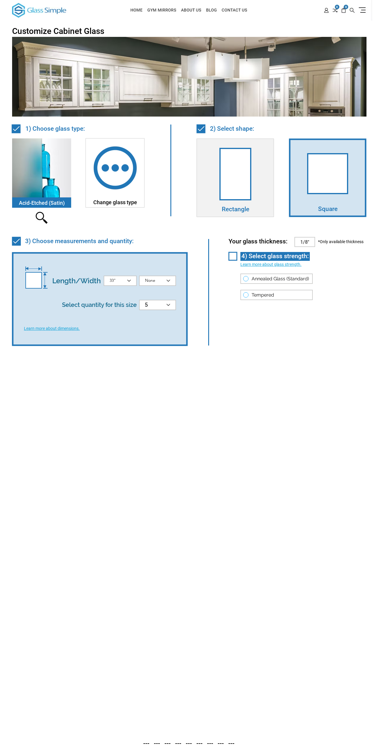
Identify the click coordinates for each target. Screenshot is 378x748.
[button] (52, 328)
